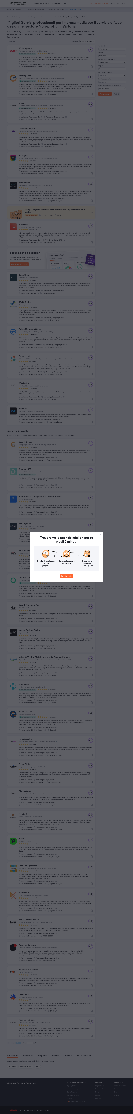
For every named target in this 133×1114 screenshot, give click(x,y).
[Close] (100, 534)
